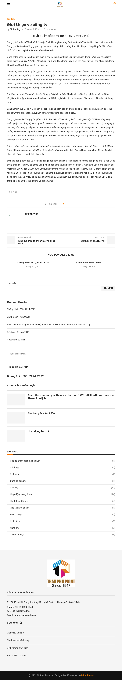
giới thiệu (13, 192)
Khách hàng (62, 514)
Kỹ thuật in (62, 521)
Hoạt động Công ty (62, 501)
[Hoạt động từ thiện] (16, 436)
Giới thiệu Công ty (15, 632)
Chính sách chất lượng (18, 640)
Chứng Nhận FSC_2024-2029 (33, 262)
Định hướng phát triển (17, 648)
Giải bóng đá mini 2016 (18, 332)
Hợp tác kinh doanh (62, 507)
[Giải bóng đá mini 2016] (16, 418)
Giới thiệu (62, 487)
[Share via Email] (77, 204)
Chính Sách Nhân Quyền (88, 262)
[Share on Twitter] (72, 204)
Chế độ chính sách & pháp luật (62, 460)
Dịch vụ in (62, 474)
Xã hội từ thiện (62, 534)
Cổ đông (62, 467)
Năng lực (62, 528)
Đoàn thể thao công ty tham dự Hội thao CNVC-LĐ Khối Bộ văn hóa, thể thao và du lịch (49, 324)
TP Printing (15, 29)
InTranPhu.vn (87, 675)
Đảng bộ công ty (62, 481)
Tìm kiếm (12, 283)
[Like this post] (66, 204)
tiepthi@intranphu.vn (25, 615)
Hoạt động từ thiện (16, 339)
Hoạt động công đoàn (62, 494)
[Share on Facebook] (69, 204)
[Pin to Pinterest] (75, 204)
